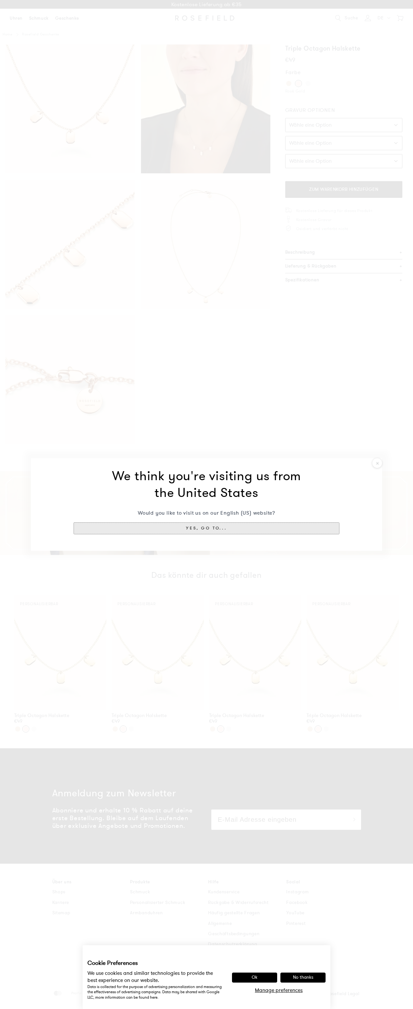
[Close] (377, 463)
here (153, 997)
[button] (206, 528)
